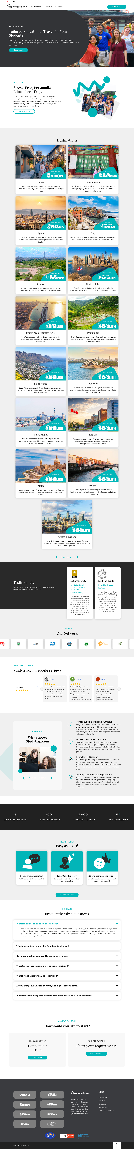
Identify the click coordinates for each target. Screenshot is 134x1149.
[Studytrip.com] (52, 1104)
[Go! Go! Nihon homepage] (80, 1093)
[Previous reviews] (42, 689)
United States (93, 283)
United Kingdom (67, 536)
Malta (41, 485)
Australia (93, 383)
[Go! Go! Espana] (24, 1123)
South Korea (93, 182)
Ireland (93, 485)
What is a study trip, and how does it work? (37, 924)
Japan (41, 182)
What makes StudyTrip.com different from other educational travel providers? (54, 995)
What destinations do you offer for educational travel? (42, 946)
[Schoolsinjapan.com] (24, 1095)
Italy (93, 233)
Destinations (36, 7)
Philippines (93, 332)
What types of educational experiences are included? (42, 966)
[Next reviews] (119, 689)
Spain (41, 233)
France (41, 284)
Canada (93, 434)
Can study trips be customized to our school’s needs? (42, 956)
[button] (67, 924)
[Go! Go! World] (24, 1104)
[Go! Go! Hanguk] (24, 1114)
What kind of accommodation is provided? (37, 976)
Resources (59, 7)
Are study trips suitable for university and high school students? (47, 986)
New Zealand (41, 434)
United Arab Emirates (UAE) (41, 332)
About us (49, 7)
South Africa (40, 383)
